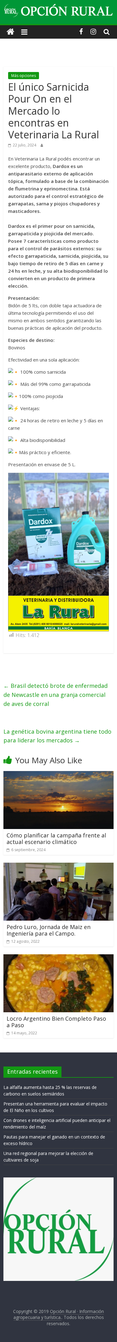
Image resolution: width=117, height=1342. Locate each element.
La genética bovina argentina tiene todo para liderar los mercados (57, 736)
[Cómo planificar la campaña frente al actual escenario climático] (58, 774)
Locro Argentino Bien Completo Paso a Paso (56, 1022)
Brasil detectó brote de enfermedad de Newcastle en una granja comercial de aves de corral (55, 694)
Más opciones (23, 75)
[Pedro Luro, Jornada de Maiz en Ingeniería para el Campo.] (58, 866)
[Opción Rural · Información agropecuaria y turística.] (10, 32)
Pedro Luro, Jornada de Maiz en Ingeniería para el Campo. (48, 930)
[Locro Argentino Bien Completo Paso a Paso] (58, 958)
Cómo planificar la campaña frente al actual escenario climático (56, 839)
